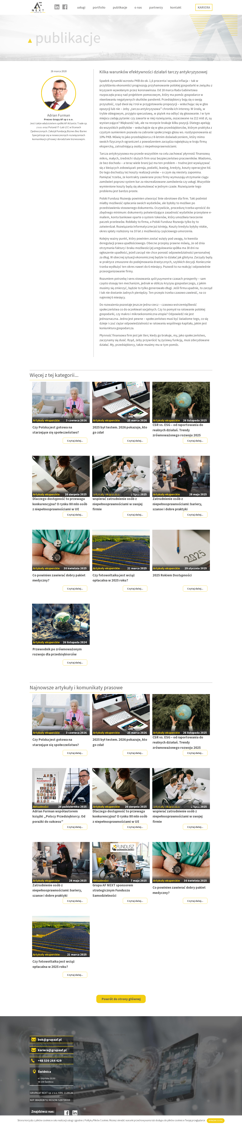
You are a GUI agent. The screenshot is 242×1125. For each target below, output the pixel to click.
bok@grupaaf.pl (50, 1039)
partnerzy (156, 7)
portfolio (99, 7)
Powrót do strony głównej (121, 999)
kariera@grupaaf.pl (52, 1050)
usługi (81, 7)
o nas (138, 7)
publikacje (120, 7)
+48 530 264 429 (50, 1060)
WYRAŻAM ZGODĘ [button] (216, 1120)
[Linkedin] (56, 6)
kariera (204, 7)
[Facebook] (64, 6)
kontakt (175, 7)
